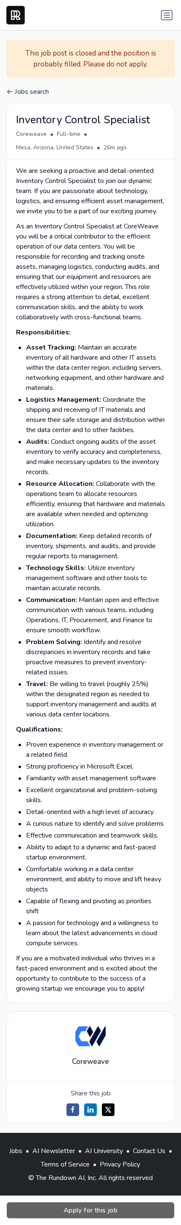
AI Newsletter (53, 1151)
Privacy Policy (120, 1164)
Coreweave (31, 134)
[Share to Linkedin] (90, 1109)
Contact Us (149, 1151)
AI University (104, 1151)
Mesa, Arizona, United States (54, 147)
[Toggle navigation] (167, 15)
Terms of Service (65, 1164)
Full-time (68, 134)
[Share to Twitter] (108, 1109)
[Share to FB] (73, 1109)
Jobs (15, 1151)
